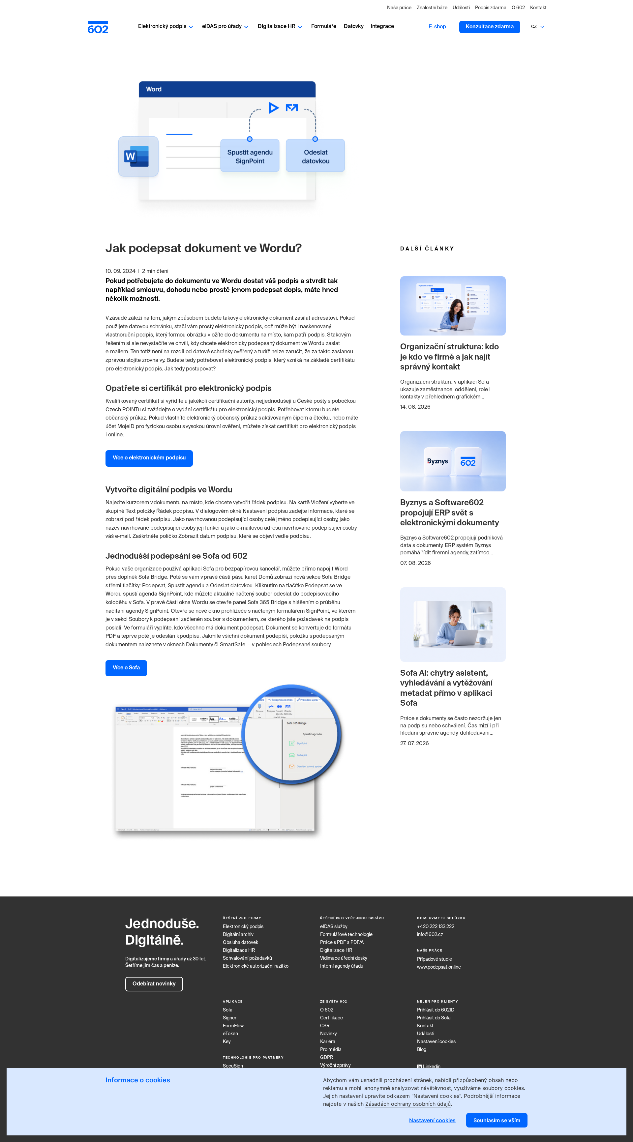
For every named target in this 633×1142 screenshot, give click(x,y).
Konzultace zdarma (490, 27)
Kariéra (327, 1042)
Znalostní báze (432, 8)
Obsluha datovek (240, 942)
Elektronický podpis (162, 26)
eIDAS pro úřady (222, 26)
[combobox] (534, 27)
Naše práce (399, 8)
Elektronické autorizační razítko (255, 966)
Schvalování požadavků (247, 958)
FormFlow (233, 1026)
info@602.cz (430, 934)
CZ (534, 27)
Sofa (227, 1010)
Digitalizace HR (276, 26)
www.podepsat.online (439, 967)
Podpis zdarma (490, 8)
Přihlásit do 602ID (435, 1010)
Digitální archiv (238, 934)
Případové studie (434, 959)
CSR (325, 1026)
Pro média (331, 1049)
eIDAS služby (333, 926)
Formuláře (323, 26)
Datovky (354, 26)
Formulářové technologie (346, 934)
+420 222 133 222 (435, 926)
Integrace (382, 26)
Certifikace (331, 1018)
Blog (421, 1049)
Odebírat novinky (154, 984)
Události (461, 8)
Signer (229, 1018)
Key (227, 1042)
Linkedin (431, 1067)
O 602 (518, 8)
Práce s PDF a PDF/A (342, 942)
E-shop (437, 27)
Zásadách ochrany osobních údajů (408, 1103)
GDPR (326, 1057)
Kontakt (538, 8)
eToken (230, 1034)
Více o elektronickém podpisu (149, 458)
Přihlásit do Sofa (434, 1018)
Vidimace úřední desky (343, 958)
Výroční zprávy (335, 1065)
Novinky (328, 1034)
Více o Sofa (126, 668)
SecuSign (233, 1066)
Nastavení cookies (436, 1042)
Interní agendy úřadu (341, 966)
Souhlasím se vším (496, 1120)
